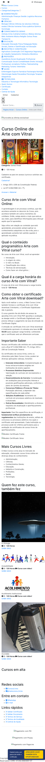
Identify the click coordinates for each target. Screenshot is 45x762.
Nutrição (39, 72)
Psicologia (31, 74)
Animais (5, 34)
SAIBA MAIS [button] (6, 548)
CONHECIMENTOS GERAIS (14, 31)
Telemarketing (32, 64)
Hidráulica (26, 54)
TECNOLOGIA (9, 79)
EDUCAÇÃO (8, 41)
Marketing (6, 66)
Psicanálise (21, 74)
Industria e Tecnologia (10, 82)
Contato (5, 89)
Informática (24, 82)
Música (17, 36)
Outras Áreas (32, 36)
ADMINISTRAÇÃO (10, 14)
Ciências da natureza (23, 24)
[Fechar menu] (3, 98)
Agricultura (6, 51)
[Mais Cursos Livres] (10, 5)
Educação (5, 44)
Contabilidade (23, 61)
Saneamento (16, 54)
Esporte (15, 72)
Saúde (14, 74)
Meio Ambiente (8, 36)
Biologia (5, 24)
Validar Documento (14, 714)
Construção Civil (17, 51)
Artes (10, 34)
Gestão (24, 16)
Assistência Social (9, 59)
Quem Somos (7, 84)
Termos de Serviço (14, 717)
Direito (32, 61)
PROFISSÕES (8, 56)
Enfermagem (7, 72)
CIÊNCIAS (7, 21)
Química (37, 26)
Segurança (28, 51)
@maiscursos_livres (15, 691)
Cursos (4, 8)
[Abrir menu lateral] (3, 101)
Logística (30, 16)
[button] (4, 2)
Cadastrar (15, 95)
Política (23, 64)
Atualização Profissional (25, 59)
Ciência (11, 24)
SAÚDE (6, 69)
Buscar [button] (39, 105)
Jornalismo (15, 64)
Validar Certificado (14, 712)
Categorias (6, 10)
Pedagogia (27, 44)
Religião (23, 36)
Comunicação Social (10, 61)
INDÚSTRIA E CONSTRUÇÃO (14, 49)
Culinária (16, 34)
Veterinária (21, 66)
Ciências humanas (14, 26)
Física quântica (28, 26)
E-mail (10, 703)
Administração (7, 16)
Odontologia (6, 74)
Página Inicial (8, 110)
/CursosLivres (12, 689)
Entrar (5, 95)
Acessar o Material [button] (9, 192)
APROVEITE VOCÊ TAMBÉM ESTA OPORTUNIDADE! (33, 754)
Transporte (6, 39)
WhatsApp (11, 700)
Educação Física (16, 44)
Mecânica (34, 54)
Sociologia (6, 29)
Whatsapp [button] (38, 2)
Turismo (13, 66)
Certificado (6, 87)
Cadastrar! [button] (6, 180)
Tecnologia (33, 82)
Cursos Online (21, 110)
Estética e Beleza (27, 34)
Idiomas (38, 34)
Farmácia (22, 72)
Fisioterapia (31, 72)
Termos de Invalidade (15, 719)
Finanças (17, 16)
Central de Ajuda (8, 92)
